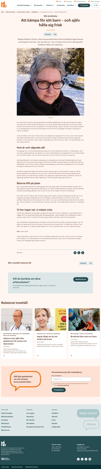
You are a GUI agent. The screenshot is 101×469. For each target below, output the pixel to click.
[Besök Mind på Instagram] (86, 459)
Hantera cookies (5, 466)
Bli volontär (30, 420)
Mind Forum (5, 430)
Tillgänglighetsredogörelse (31, 466)
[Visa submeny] (31, 5)
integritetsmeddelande (63, 385)
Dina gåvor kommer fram (35, 427)
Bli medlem (30, 423)
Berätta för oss (81, 279)
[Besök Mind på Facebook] (78, 459)
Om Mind (55, 413)
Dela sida (19, 252)
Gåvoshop (30, 416)
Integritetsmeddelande (17, 466)
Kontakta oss (80, 444)
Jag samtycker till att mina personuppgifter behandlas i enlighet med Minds (71, 384)
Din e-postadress (56, 375)
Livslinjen (4, 420)
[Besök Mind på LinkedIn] (82, 459)
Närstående (83, 263)
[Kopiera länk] (75, 252)
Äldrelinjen (5, 423)
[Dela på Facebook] (82, 252)
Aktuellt (54, 416)
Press (54, 420)
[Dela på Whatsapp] (78, 252)
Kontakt (54, 423)
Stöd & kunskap (6, 413)
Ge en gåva (30, 413)
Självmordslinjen (7, 416)
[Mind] (4, 4)
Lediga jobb (56, 427)
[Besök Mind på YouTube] (90, 459)
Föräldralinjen (6, 427)
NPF (91, 263)
